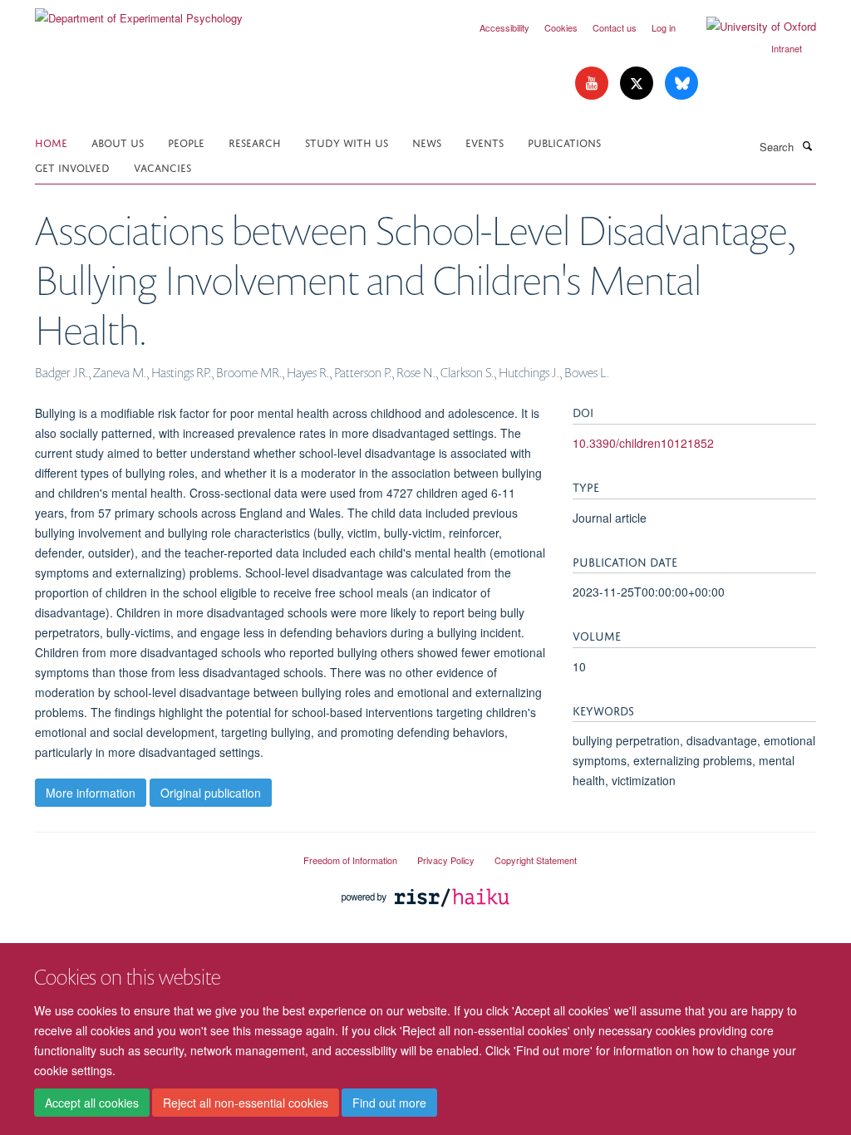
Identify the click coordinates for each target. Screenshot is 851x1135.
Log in (664, 27)
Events (484, 142)
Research (255, 142)
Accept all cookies (92, 1102)
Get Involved (72, 166)
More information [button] (90, 792)
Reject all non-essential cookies (245, 1102)
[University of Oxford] (748, 27)
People (186, 142)
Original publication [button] (210, 792)
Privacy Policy (446, 860)
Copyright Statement (535, 860)
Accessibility (504, 27)
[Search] (807, 145)
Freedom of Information (350, 860)
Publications (564, 142)
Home (51, 142)
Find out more (389, 1102)
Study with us (346, 142)
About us (117, 142)
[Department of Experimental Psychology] (139, 12)
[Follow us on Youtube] (593, 83)
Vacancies (162, 166)
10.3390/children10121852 (643, 443)
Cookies (561, 27)
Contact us (615, 27)
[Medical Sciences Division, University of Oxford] (156, 853)
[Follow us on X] (638, 83)
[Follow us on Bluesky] (681, 83)
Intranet (786, 48)
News (426, 142)
